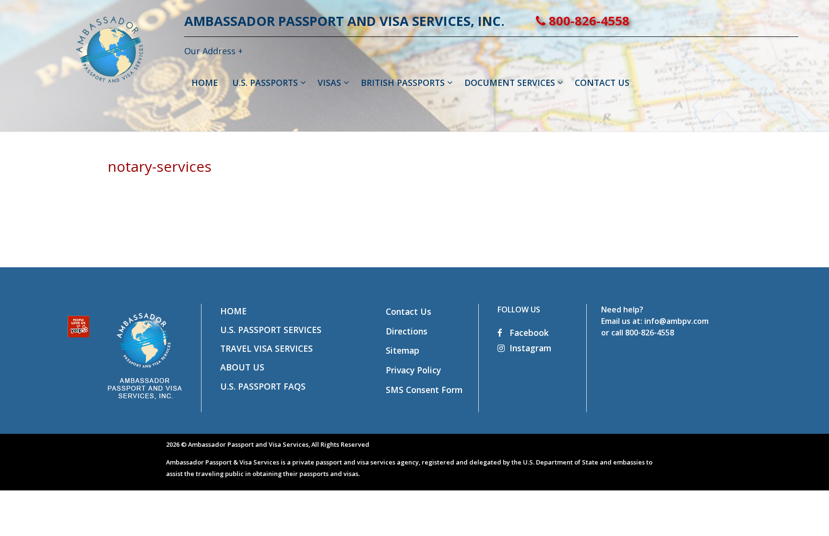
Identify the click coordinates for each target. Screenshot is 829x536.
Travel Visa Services (266, 348)
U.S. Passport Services (270, 329)
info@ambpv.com (676, 321)
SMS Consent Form (424, 389)
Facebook (528, 332)
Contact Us (408, 311)
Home (233, 311)
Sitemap (402, 350)
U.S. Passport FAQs (263, 386)
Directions (406, 331)
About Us (242, 367)
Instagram (530, 348)
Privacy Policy (413, 370)
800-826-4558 (587, 20)
